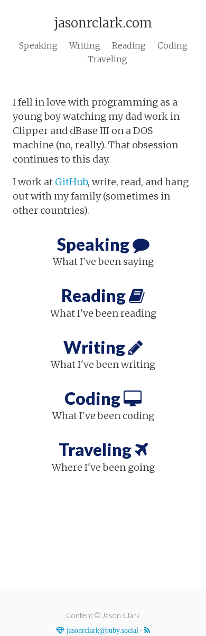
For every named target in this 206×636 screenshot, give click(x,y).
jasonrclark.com (103, 23)
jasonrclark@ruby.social (101, 630)
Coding (172, 45)
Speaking (38, 45)
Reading (129, 45)
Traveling (107, 59)
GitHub (71, 182)
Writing (84, 45)
